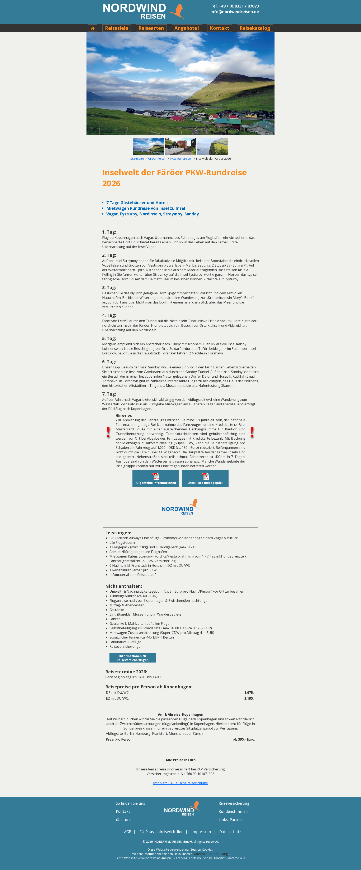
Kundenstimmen (233, 811)
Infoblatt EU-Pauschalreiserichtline (180, 783)
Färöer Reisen (156, 159)
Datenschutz (230, 831)
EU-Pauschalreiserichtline (161, 831)
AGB (127, 831)
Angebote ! (187, 28)
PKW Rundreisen (181, 159)
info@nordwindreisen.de (235, 11)
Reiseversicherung (234, 803)
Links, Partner (231, 819)
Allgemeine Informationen (156, 483)
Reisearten (151, 28)
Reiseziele (116, 28)
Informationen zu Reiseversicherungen (133, 658)
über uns (123, 819)
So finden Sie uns (130, 803)
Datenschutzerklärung (210, 853)
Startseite (137, 159)
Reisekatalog (255, 28)
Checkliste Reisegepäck (205, 483)
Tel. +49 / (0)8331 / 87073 (235, 6)
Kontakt (219, 28)
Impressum (201, 831)
